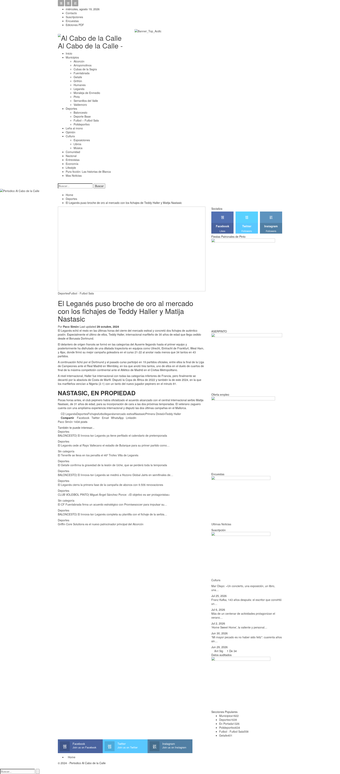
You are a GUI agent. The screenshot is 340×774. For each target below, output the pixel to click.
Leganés (79, 89)
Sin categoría (66, 451)
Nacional (71, 156)
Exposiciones (82, 140)
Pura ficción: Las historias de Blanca (88, 172)
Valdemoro (80, 105)
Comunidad (73, 152)
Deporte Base (82, 116)
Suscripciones (74, 17)
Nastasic (140, 414)
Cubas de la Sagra (85, 69)
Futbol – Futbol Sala (86, 120)
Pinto (77, 97)
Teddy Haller (173, 414)
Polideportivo (82, 124)
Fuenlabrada (82, 73)
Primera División (155, 414)
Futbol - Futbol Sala (81, 293)
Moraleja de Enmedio (87, 93)
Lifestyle (71, 168)
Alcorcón (79, 61)
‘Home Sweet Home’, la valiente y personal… (239, 627)
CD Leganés (68, 414)
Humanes (80, 85)
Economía (72, 164)
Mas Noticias (74, 175)
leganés (110, 414)
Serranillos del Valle (86, 101)
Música (78, 148)
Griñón (78, 81)
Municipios (72, 57)
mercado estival (125, 414)
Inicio (69, 53)
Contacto (71, 13)
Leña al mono (74, 128)
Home (71, 757)
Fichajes (93, 414)
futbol (101, 414)
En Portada (229, 724)
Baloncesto (80, 112)
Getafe (78, 77)
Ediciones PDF (75, 25)
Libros (77, 144)
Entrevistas (72, 160)
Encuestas (72, 21)
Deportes (71, 108)
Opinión (70, 132)
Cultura (70, 136)
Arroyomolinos (82, 65)
